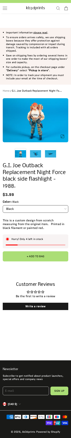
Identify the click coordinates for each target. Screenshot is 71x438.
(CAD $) (12, 404)
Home (6, 91)
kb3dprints (28, 432)
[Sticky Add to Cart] (62, 425)
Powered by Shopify (48, 432)
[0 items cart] (66, 8)
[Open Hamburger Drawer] (5, 8)
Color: (7, 201)
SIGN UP (59, 391)
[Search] (58, 8)
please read (40, 32)
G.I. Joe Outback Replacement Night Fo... (37, 91)
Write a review (35, 306)
